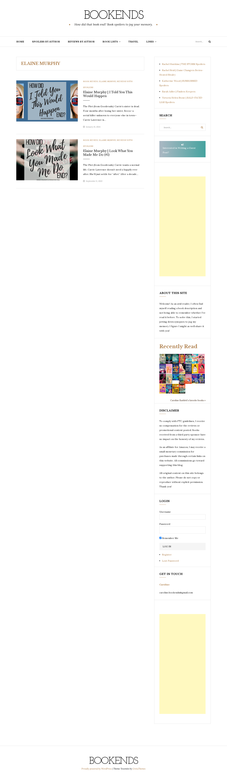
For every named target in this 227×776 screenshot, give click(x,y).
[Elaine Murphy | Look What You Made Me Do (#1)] (47, 159)
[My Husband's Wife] (169, 358)
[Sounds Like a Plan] (175, 368)
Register (167, 554)
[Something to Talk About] (182, 368)
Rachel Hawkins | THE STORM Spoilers (183, 64)
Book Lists (110, 41)
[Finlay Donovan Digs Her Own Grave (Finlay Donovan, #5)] (195, 378)
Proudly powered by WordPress (96, 768)
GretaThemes (139, 768)
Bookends (113, 16)
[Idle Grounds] (182, 378)
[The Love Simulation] (188, 378)
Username (165, 511)
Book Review (90, 81)
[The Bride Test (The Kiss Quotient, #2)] (195, 368)
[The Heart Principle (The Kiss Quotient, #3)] (201, 368)
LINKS (150, 41)
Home (20, 41)
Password (164, 523)
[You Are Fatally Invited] (182, 388)
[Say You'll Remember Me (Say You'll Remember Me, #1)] (195, 358)
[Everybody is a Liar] (175, 376)
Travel (133, 41)
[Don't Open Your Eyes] (182, 358)
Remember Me (170, 538)
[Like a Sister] (162, 378)
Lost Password (170, 560)
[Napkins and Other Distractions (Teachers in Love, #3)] (169, 368)
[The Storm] (162, 358)
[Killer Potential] (162, 388)
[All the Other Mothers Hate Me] (201, 378)
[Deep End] (169, 388)
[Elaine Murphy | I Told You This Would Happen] (47, 100)
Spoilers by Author (46, 41)
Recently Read (178, 346)
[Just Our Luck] (201, 358)
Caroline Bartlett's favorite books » (188, 400)
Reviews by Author (81, 41)
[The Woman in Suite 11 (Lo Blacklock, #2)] (188, 358)
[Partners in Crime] (162, 368)
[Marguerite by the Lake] (175, 358)
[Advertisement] (182, 226)
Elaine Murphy (107, 81)
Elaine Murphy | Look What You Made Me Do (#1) (108, 153)
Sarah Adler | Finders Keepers (178, 91)
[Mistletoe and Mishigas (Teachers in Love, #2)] (169, 378)
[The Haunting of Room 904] (188, 368)
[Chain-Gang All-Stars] (175, 388)
